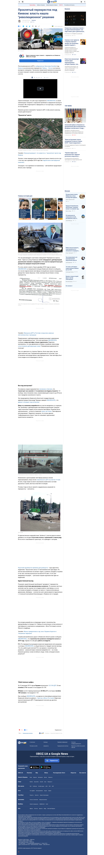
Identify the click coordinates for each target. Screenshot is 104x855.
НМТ (53, 786)
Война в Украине (41, 5)
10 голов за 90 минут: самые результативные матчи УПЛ (72, 268)
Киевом (20, 68)
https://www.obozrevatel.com (65, 814)
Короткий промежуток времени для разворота (33, 568)
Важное (67, 9)
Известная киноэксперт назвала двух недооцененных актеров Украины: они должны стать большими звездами (72, 61)
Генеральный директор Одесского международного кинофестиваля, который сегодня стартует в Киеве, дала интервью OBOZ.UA (72, 50)
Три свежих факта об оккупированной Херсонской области (71, 259)
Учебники (35, 786)
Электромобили (39, 790)
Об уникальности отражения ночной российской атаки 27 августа (71, 217)
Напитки (37, 795)
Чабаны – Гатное (47, 68)
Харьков (35, 777)
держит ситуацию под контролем (28, 402)
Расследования (57, 772)
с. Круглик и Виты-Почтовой (45, 698)
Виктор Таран (68, 211)
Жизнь (46, 772)
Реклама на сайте (33, 745)
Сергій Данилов (69, 262)
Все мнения (69, 285)
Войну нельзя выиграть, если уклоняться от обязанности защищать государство (72, 249)
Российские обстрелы (69, 5)
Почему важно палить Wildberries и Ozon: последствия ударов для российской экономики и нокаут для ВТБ (72, 196)
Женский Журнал (51, 808)
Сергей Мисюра (69, 220)
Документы (46, 745)
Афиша (31, 808)
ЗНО (50, 786)
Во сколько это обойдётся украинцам (73, 33)
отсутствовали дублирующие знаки (29, 346)
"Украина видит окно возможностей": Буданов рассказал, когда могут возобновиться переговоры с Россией (73, 154)
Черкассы (50, 777)
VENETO (61, 5)
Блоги (63, 772)
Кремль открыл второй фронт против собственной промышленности (72, 278)
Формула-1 (50, 781)
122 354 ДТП (52, 685)
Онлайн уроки (41, 786)
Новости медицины (34, 804)
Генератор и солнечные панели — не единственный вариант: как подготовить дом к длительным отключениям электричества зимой (75, 29)
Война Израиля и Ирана (51, 5)
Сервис (49, 790)
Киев (31, 777)
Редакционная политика (28, 733)
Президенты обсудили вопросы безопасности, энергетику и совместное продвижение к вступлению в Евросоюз (74, 132)
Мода (45, 808)
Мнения (67, 191)
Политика (29, 772)
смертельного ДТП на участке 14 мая (48, 480)
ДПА (46, 786)
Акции (45, 790)
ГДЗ (30, 786)
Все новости (82, 772)
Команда (45, 742)
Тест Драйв (32, 790)
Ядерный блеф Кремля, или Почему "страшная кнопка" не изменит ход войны (72, 207)
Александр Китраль (26, 20)
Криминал (34, 20)
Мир (37, 772)
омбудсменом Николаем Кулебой (46, 66)
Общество (73, 772)
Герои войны (32, 5)
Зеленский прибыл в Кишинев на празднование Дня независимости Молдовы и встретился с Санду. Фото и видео (75, 126)
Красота (41, 808)
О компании (32, 742)
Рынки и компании (34, 799)
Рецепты (32, 795)
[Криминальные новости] (41, 733)
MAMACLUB (42, 804)
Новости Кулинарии (44, 795)
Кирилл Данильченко (70, 199)
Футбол (31, 781)
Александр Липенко (70, 272)
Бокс (45, 781)
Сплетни (36, 808)
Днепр (45, 777)
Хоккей (41, 781)
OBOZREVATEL (51, 100)
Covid (47, 804)
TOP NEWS (68, 106)
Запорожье (40, 777)
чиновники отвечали (45, 389)
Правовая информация (62, 742)
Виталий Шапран (69, 281)
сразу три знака (46, 411)
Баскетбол (36, 781)
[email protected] (34, 844)
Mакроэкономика (43, 799)
